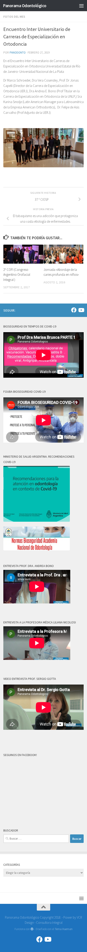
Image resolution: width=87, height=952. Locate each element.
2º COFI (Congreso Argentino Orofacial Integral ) (16, 274)
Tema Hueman (63, 929)
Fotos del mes (14, 17)
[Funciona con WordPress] (32, 929)
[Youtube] (81, 310)
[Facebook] (74, 310)
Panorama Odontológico (24, 5)
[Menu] (81, 5)
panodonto (18, 52)
